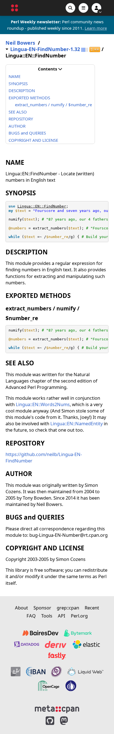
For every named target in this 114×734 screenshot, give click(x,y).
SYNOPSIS (18, 83)
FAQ (31, 615)
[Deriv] (56, 644)
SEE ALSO (18, 112)
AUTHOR (17, 126)
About (21, 607)
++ (94, 49)
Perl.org (79, 615)
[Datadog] (26, 644)
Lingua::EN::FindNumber (41, 206)
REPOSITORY (21, 119)
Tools (46, 615)
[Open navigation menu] (83, 8)
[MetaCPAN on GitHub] (50, 721)
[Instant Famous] (56, 671)
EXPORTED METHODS (29, 97)
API (61, 615)
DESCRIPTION (22, 90)
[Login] (96, 8)
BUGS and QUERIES (27, 133)
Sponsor (42, 607)
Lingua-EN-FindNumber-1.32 (45, 49)
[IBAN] (35, 671)
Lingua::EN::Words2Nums (43, 404)
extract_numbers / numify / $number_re (53, 104)
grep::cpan (68, 607)
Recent (92, 607)
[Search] (70, 8)
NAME (14, 76)
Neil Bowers (20, 43)
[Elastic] (86, 644)
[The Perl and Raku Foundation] (70, 685)
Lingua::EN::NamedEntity (76, 423)
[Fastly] (57, 656)
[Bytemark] (78, 633)
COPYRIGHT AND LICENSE (33, 140)
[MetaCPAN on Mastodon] (69, 721)
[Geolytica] (15, 671)
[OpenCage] (49, 685)
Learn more (96, 28)
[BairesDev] (40, 633)
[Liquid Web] (85, 671)
